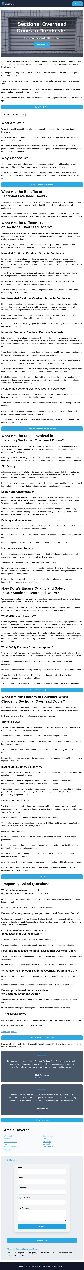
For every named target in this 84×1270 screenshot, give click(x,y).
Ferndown (47, 1141)
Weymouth (5, 1031)
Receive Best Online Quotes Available (42, 428)
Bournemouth (48, 1136)
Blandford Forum (10, 1141)
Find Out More (42, 877)
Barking (13, 1031)
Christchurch (48, 1147)
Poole (6, 1144)
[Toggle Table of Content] (22, 115)
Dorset (45, 1139)
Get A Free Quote (42, 1120)
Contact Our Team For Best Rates (42, 184)
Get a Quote (40, 44)
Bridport (7, 1139)
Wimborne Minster (11, 1147)
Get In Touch (42, 1240)
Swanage (7, 1149)
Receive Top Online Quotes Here (42, 690)
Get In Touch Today (42, 107)
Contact (77, 4)
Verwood (46, 1144)
